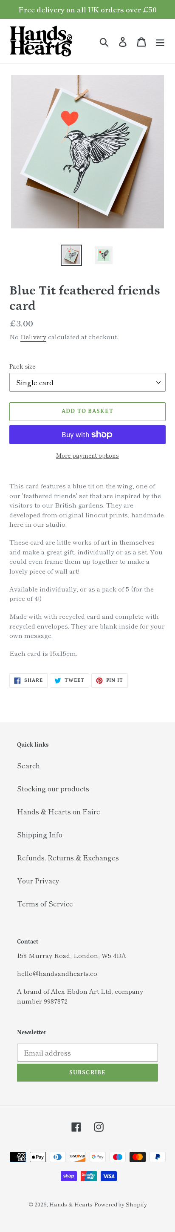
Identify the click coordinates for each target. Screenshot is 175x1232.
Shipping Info (39, 834)
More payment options (87, 455)
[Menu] (160, 41)
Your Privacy (38, 880)
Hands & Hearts (71, 1204)
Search (28, 765)
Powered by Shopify (120, 1204)
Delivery (33, 336)
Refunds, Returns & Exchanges (68, 857)
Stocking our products (53, 788)
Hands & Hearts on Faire (58, 811)
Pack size (22, 366)
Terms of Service (45, 903)
